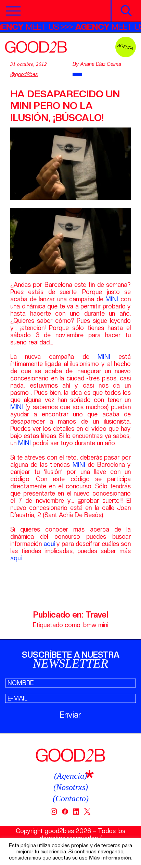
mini (103, 625)
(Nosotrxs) (70, 787)
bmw (90, 625)
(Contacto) (71, 798)
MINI (112, 299)
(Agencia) (70, 775)
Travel (97, 615)
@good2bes (24, 74)
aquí (49, 543)
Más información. (110, 858)
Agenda (125, 47)
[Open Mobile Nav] (13, 11)
